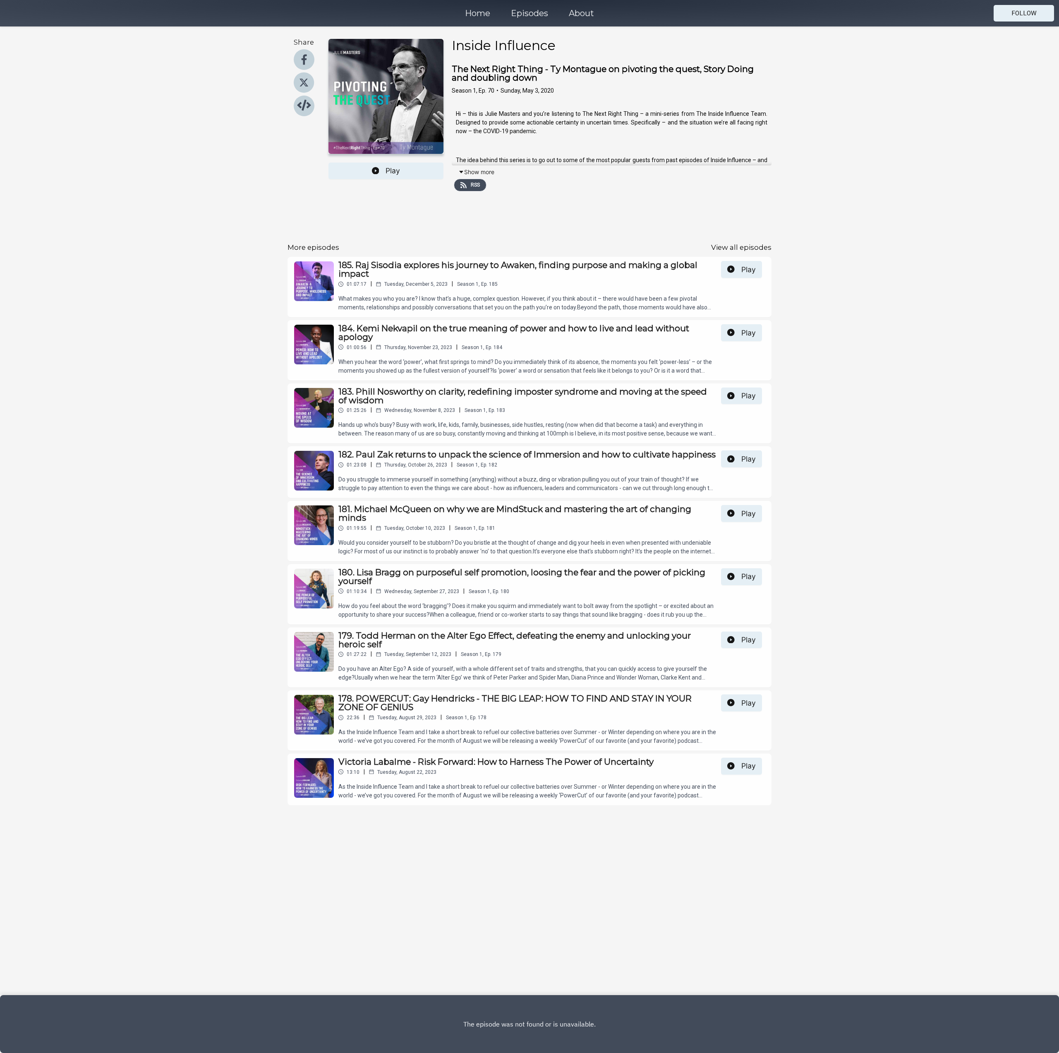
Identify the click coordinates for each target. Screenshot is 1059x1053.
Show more (479, 171)
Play (393, 170)
